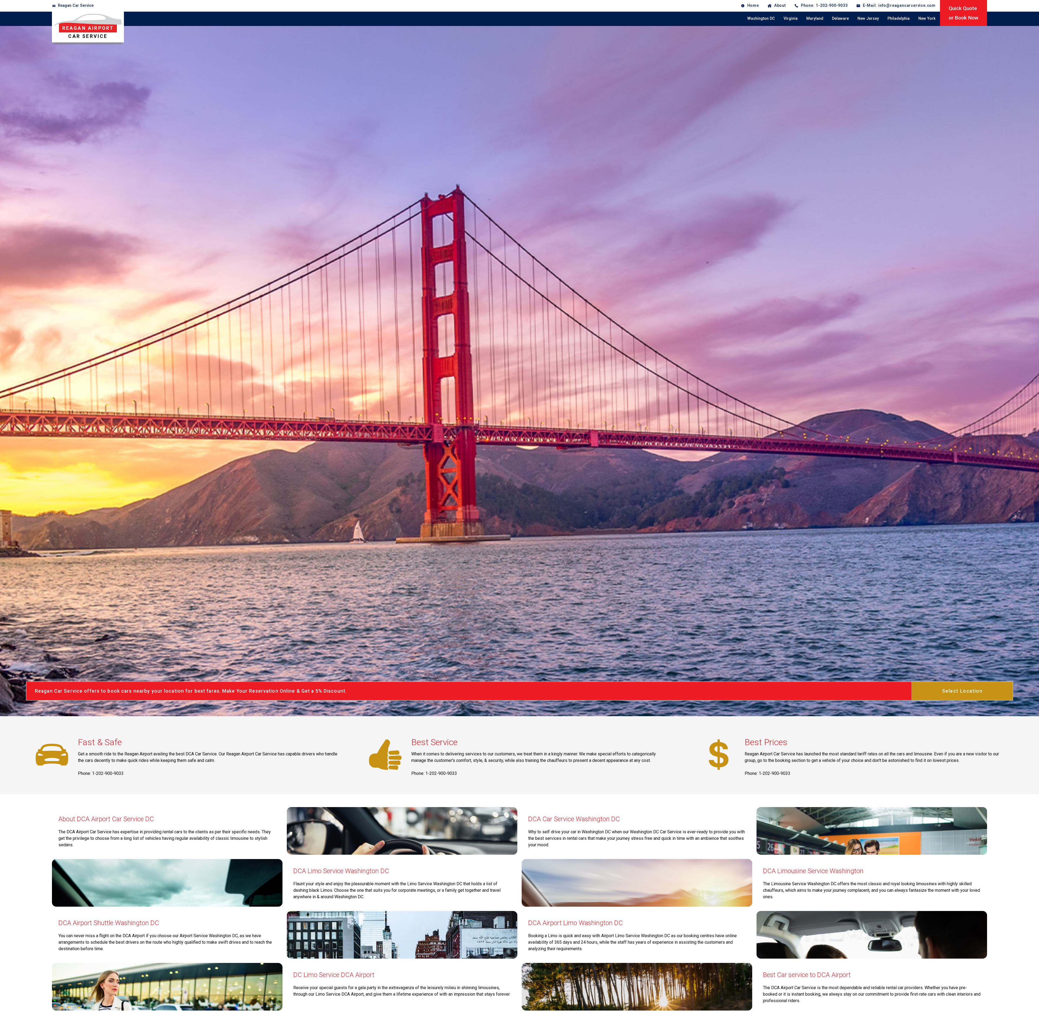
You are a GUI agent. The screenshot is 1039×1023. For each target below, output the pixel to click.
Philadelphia (898, 18)
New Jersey (868, 18)
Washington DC (761, 18)
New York (927, 18)
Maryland (814, 18)
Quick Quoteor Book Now (963, 13)
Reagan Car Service (76, 5)
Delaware (840, 18)
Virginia (791, 18)
